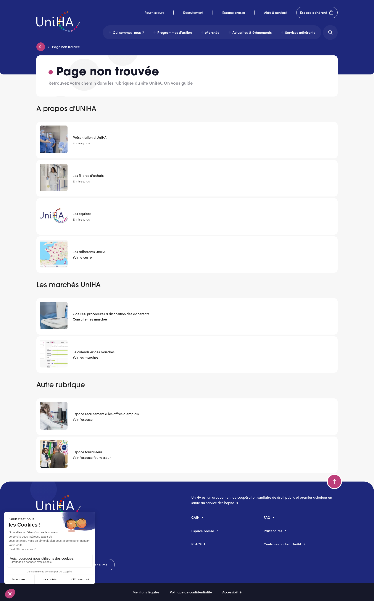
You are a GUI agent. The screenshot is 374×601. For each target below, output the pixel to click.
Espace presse (233, 12)
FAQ (267, 517)
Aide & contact (275, 12)
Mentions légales (145, 592)
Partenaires (273, 530)
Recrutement (193, 12)
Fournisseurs (154, 12)
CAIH (195, 517)
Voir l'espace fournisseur (92, 457)
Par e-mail (100, 564)
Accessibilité (232, 592)
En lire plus (81, 143)
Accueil (40, 46)
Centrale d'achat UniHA (282, 543)
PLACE (196, 543)
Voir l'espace (83, 419)
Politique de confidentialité (191, 592)
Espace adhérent (313, 12)
